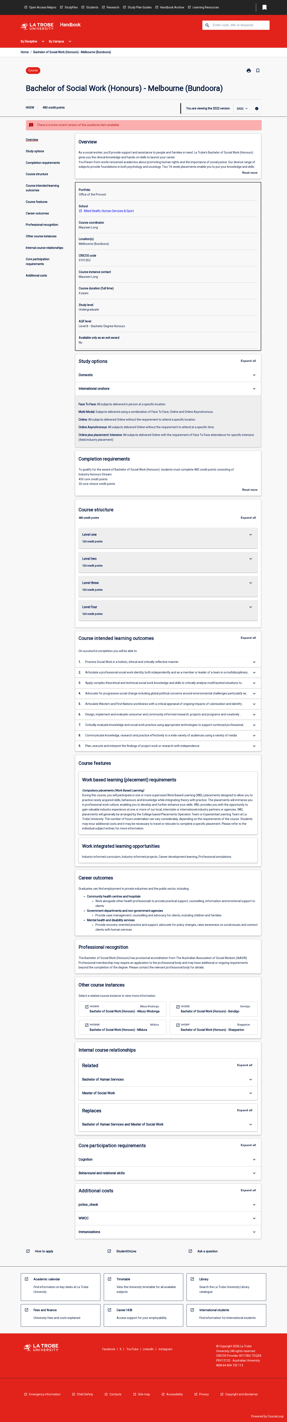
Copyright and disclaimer (241, 1394)
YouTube (132, 1349)
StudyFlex (71, 7)
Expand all (248, 360)
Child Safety (85, 1394)
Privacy (204, 1394)
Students (92, 7)
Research (113, 7)
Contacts (115, 1394)
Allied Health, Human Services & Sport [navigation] (109, 211)
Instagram (165, 1349)
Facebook (108, 1349)
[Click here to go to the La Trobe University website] (37, 27)
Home (25, 52)
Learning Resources (206, 7)
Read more (250, 173)
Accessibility (174, 1394)
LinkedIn (148, 1349)
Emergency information (45, 1394)
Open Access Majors (42, 7)
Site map (144, 1394)
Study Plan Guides (140, 7)
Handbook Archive (172, 7)
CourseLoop (276, 1416)
